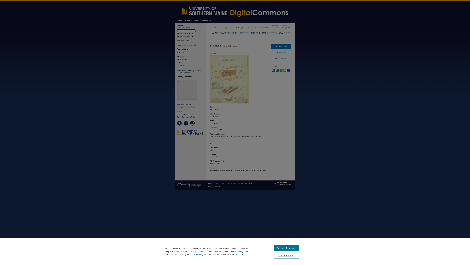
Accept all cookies (286, 248)
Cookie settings (197, 254)
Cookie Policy (241, 254)
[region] (235, 251)
